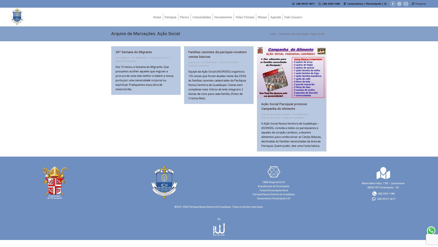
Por (139, 57)
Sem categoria (122, 57)
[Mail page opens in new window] (405, 3)
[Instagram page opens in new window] (399, 3)
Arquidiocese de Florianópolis (273, 186)
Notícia (276, 114)
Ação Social (193, 62)
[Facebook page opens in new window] (392, 3)
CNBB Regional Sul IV (273, 182)
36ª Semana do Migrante (133, 52)
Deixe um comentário (125, 61)
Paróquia (285, 114)
